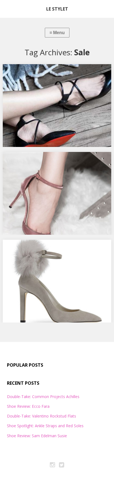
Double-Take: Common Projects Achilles (43, 396)
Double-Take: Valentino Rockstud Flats (41, 416)
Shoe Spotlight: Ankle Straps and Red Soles (51, 73)
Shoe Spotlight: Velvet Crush (36, 161)
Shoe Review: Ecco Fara (28, 406)
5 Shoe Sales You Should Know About (45, 249)
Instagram (53, 465)
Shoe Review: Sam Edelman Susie (37, 435)
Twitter (62, 465)
